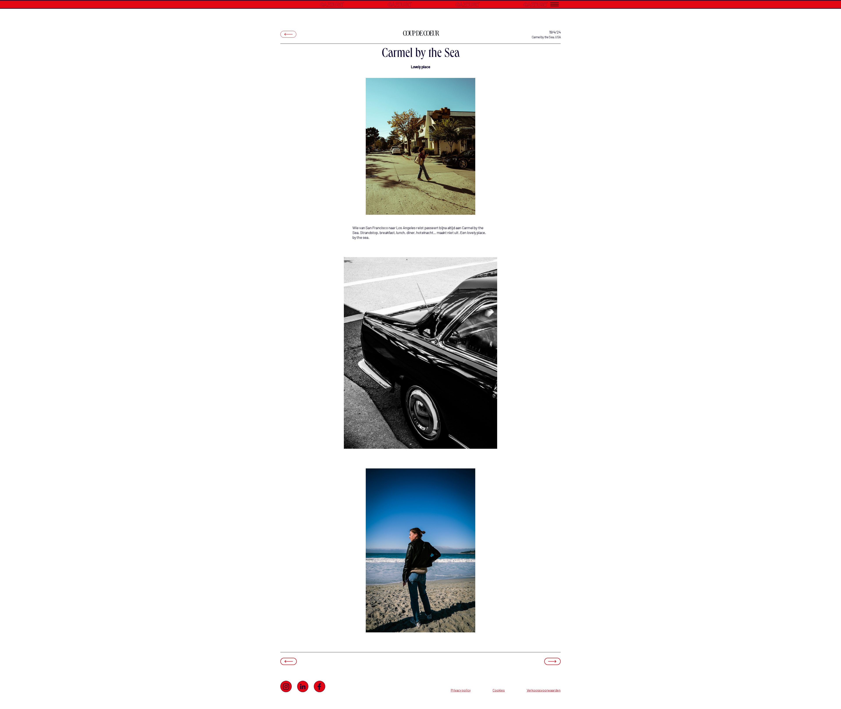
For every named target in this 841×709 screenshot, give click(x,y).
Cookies (499, 690)
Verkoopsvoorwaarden (544, 690)
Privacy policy (461, 690)
